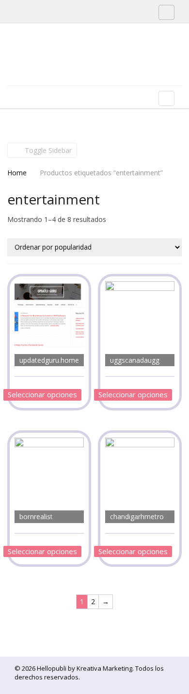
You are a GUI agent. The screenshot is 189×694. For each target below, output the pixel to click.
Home (17, 172)
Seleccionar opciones (42, 394)
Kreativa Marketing (104, 668)
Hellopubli (80, 67)
